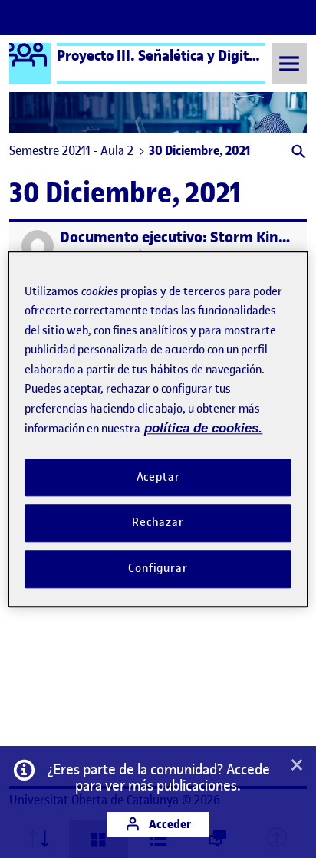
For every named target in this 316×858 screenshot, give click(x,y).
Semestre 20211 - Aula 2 (71, 150)
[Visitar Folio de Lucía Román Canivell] (37, 246)
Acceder (168, 824)
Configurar (158, 568)
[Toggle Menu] (289, 63)
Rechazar (158, 523)
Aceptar (158, 477)
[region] (158, 429)
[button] (297, 153)
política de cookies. (203, 428)
